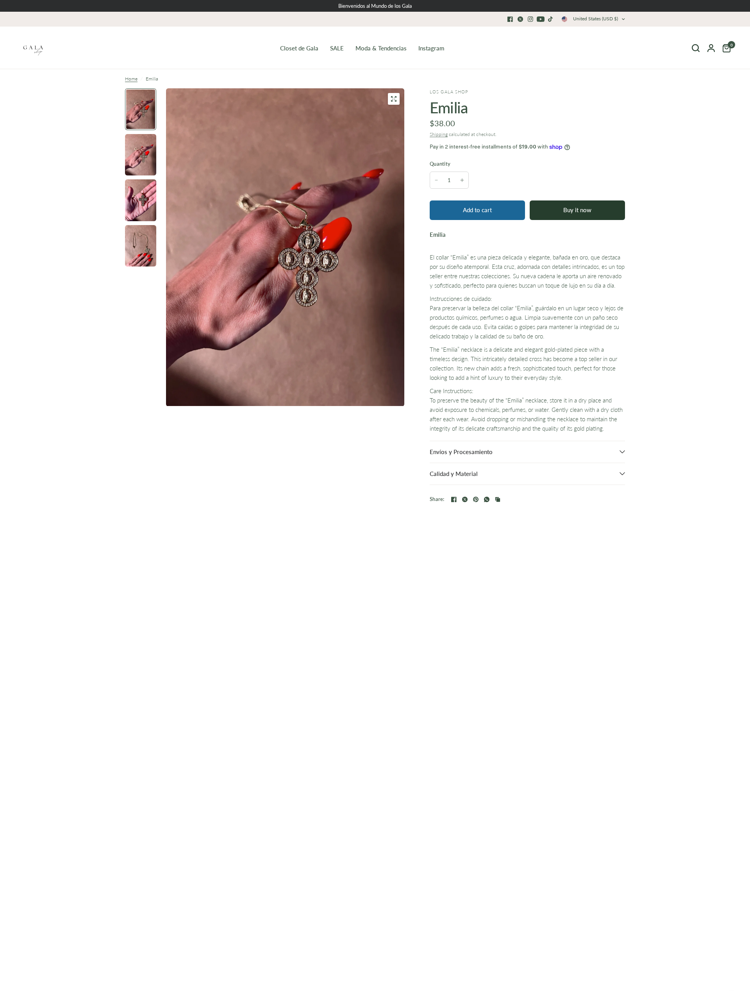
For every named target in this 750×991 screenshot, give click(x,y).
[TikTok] (551, 19)
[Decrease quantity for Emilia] (436, 180)
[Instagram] (530, 19)
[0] (724, 48)
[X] (520, 19)
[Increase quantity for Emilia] (462, 180)
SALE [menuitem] (337, 48)
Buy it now (577, 209)
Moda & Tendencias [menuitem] (381, 48)
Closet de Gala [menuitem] (299, 48)
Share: (437, 499)
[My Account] (711, 48)
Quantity (440, 164)
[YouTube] (541, 19)
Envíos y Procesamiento (461, 451)
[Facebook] (510, 19)
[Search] (696, 48)
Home (131, 79)
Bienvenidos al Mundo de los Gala (375, 6)
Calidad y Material (454, 473)
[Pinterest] (475, 499)
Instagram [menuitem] (431, 48)
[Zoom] (394, 99)
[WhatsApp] (486, 499)
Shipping (439, 134)
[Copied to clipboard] (497, 499)
